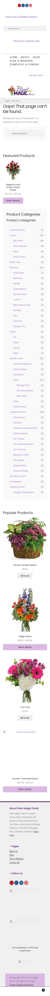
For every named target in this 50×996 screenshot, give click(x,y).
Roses (15, 251)
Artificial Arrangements (22, 363)
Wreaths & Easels (20, 470)
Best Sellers (18, 240)
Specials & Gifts (16, 358)
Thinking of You (19, 326)
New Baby (17, 310)
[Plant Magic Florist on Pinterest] (30, 5)
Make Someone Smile (21, 304)
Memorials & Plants (21, 454)
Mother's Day (15, 262)
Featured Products (17, 230)
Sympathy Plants (20, 465)
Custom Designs (20, 369)
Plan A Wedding (21, 60)
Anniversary (17, 278)
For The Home (18, 438)
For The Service (19, 449)
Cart (38, 989)
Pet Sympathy (18, 460)
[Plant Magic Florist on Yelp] (19, 5)
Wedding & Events (17, 486)
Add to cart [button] (25, 575)
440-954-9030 (36, 75)
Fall (14, 337)
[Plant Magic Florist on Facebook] (23, 5)
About (25, 57)
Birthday (16, 283)
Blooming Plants (23, 385)
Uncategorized (15, 481)
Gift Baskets (18, 374)
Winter (16, 353)
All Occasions (18, 272)
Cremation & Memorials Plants (25, 428)
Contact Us (14, 862)
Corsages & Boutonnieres (23, 492)
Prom (15, 315)
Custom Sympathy (20, 433)
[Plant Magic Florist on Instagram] (27, 5)
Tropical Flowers (20, 406)
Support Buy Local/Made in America (21, 16)
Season (13, 331)
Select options (13, 200)
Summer (16, 347)
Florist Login (18, 40)
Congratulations (19, 288)
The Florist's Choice (18, 476)
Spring (15, 342)
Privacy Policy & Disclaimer (21, 984)
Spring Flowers (19, 256)
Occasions (14, 267)
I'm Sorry (16, 299)
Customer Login (32, 40)
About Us (13, 851)
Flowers (13, 235)
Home (14, 57)
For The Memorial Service (23, 444)
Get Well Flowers (20, 294)
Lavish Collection (20, 246)
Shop (36, 57)
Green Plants (22, 395)
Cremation (17, 422)
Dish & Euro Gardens (25, 390)
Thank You (17, 321)
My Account (8, 991)
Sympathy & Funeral (24, 64)
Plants (16, 379)
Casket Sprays (19, 417)
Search (25, 991)
